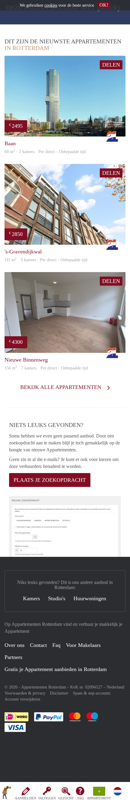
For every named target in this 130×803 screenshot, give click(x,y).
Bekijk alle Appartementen (61, 387)
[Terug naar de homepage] (6, 794)
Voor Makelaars (83, 645)
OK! (103, 5)
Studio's (56, 598)
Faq (56, 645)
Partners (13, 657)
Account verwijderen (22, 699)
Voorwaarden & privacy (25, 693)
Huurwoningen (89, 598)
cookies (50, 5)
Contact (38, 645)
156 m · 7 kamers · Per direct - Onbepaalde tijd (46, 368)
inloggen (47, 798)
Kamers (31, 598)
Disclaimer (59, 693)
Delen (111, 65)
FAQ (80, 798)
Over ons (14, 645)
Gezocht (66, 798)
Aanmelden (25, 798)
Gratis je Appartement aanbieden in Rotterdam (56, 669)
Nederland (115, 687)
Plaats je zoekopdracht (50, 480)
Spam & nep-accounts (91, 693)
